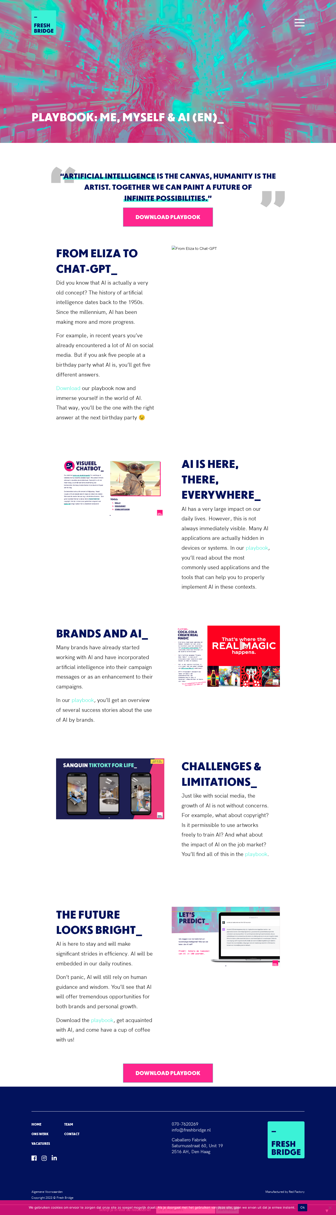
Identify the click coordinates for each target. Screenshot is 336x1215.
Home (36, 1124)
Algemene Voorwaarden (47, 1192)
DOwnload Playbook (168, 217)
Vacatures (40, 1144)
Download (68, 388)
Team (68, 1124)
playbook (257, 548)
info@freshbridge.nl (191, 1130)
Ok (302, 1207)
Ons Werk (39, 1134)
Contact (71, 1134)
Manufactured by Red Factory (285, 1192)
